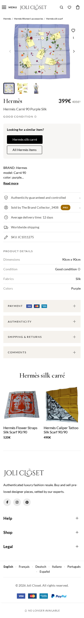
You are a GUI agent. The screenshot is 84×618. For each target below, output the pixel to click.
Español (45, 571)
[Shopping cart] (77, 7)
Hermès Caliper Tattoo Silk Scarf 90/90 (61, 430)
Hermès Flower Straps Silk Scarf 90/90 (20, 430)
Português (74, 566)
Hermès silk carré (25, 139)
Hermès (12, 101)
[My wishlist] (69, 7)
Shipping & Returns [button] (25, 336)
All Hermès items (25, 150)
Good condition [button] (18, 116)
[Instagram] (17, 502)
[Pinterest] (27, 502)
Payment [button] (16, 306)
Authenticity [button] (20, 321)
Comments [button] (17, 352)
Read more (10, 183)
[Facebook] (7, 502)
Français (24, 566)
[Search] (61, 7)
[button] (73, 51)
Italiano (57, 566)
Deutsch (40, 566)
